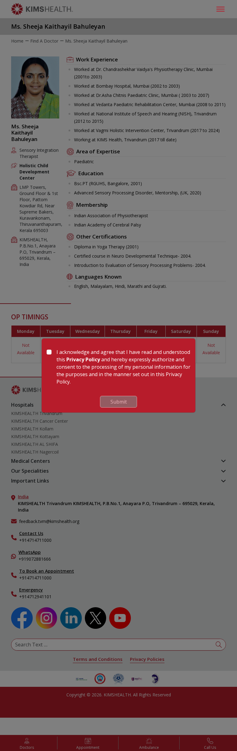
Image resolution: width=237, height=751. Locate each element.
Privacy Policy (83, 359)
